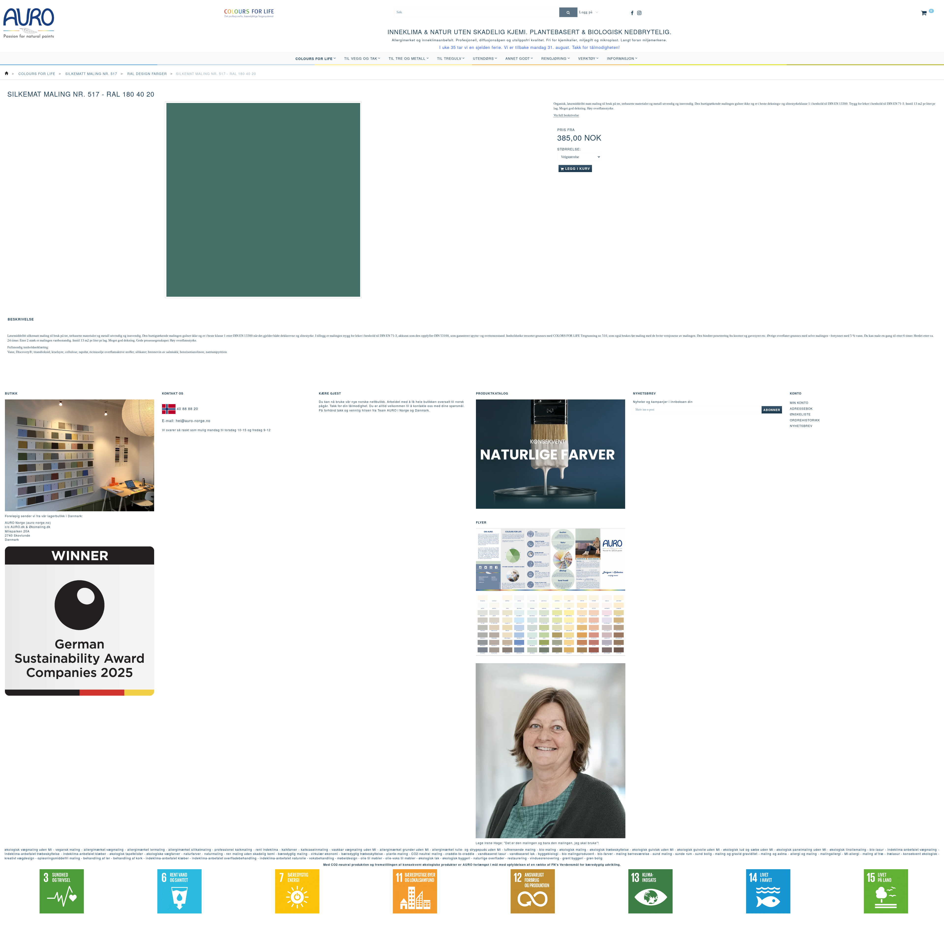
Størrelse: (569, 149)
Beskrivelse (21, 319)
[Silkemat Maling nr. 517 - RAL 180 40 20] (263, 200)
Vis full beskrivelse (566, 115)
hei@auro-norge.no (193, 420)
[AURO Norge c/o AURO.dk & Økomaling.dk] (28, 19)
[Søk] (568, 12)
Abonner (771, 410)
